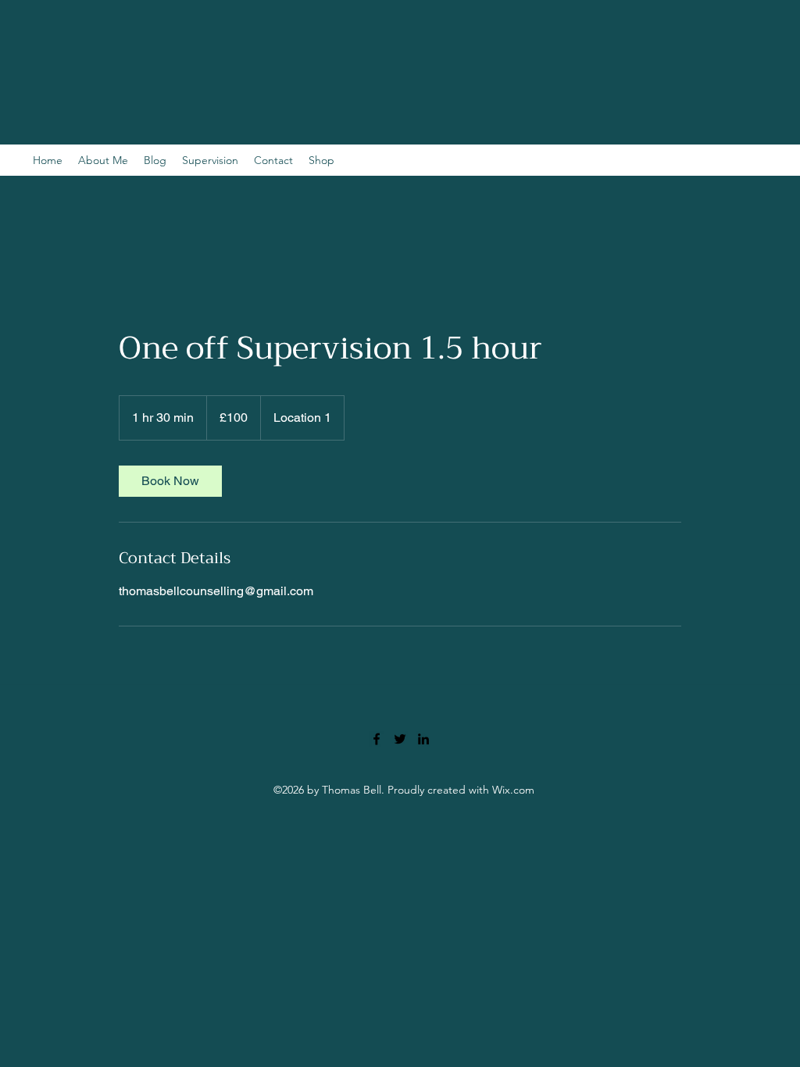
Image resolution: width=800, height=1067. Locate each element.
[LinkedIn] (423, 739)
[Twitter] (400, 739)
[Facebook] (376, 739)
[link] (170, 481)
